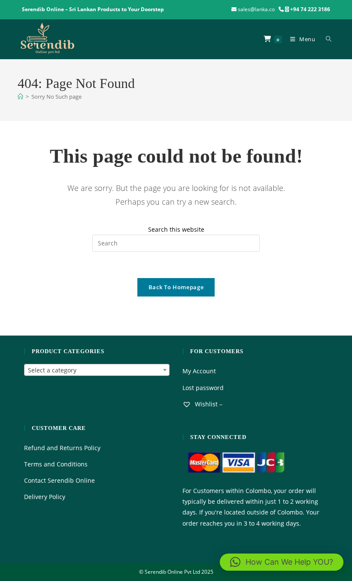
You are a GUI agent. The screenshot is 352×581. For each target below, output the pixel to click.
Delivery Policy (44, 497)
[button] (281, 562)
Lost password (203, 388)
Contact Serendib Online (59, 480)
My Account (199, 371)
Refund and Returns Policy (62, 448)
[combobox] (97, 370)
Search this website (176, 229)
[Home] (20, 96)
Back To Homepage (176, 287)
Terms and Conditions (56, 464)
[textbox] (96, 370)
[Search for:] (326, 39)
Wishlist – (207, 404)
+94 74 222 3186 (310, 9)
